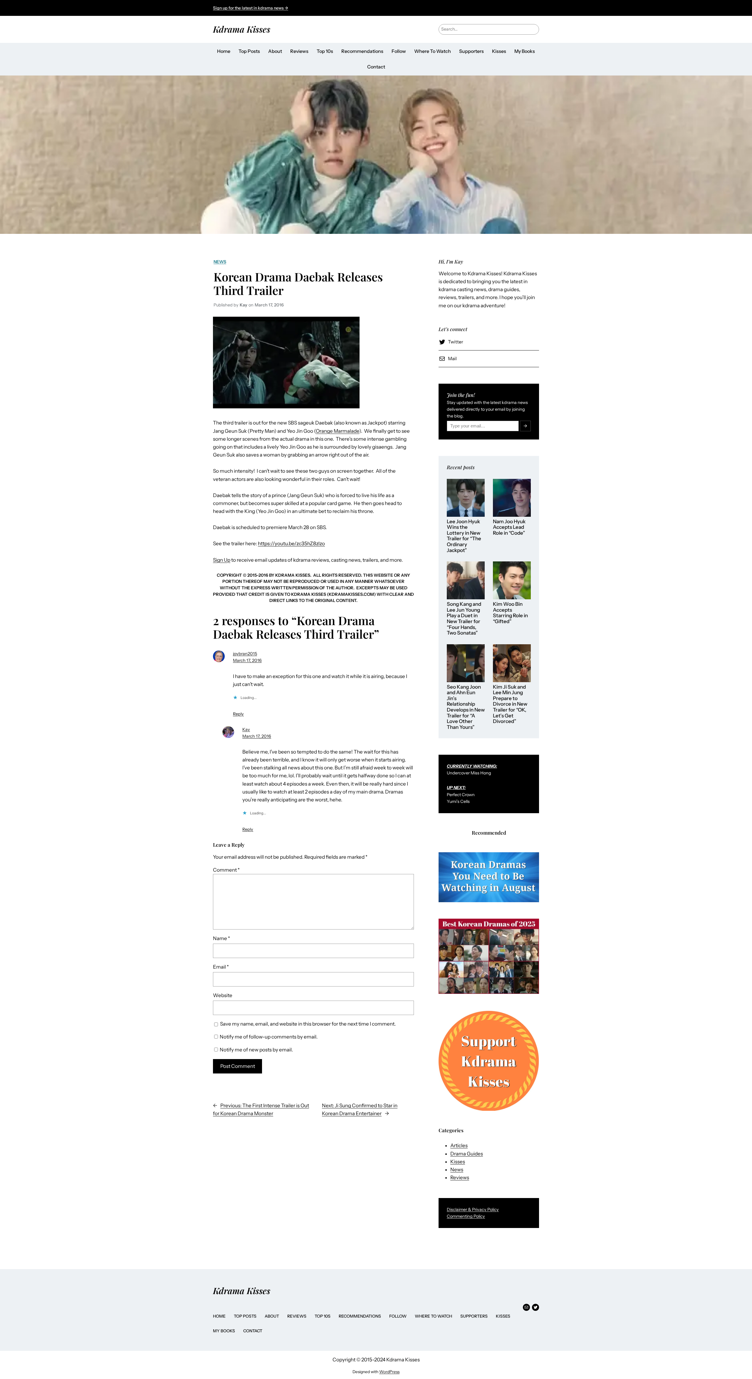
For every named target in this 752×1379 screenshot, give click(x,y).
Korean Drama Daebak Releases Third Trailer (298, 283)
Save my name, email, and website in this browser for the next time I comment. (308, 1024)
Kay (246, 729)
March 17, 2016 (247, 660)
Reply (238, 714)
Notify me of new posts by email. (256, 1050)
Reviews (459, 1177)
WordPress (389, 1371)
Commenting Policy (466, 1216)
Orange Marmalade (337, 431)
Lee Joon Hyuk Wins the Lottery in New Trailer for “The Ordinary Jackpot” (464, 536)
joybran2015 (245, 653)
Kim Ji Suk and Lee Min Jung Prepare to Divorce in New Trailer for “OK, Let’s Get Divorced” (510, 704)
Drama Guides (466, 1154)
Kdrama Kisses (241, 29)
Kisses (457, 1162)
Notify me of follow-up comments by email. (269, 1037)
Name (221, 938)
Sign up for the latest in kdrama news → (250, 8)
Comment (226, 870)
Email (221, 967)
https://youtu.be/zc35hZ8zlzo (291, 543)
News (220, 261)
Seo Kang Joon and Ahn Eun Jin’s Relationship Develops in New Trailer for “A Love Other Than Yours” (466, 707)
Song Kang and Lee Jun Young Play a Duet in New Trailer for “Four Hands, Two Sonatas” (464, 618)
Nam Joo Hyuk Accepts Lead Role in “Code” (509, 527)
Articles (459, 1145)
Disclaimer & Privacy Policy (473, 1209)
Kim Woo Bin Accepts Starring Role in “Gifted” (510, 612)
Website (222, 995)
